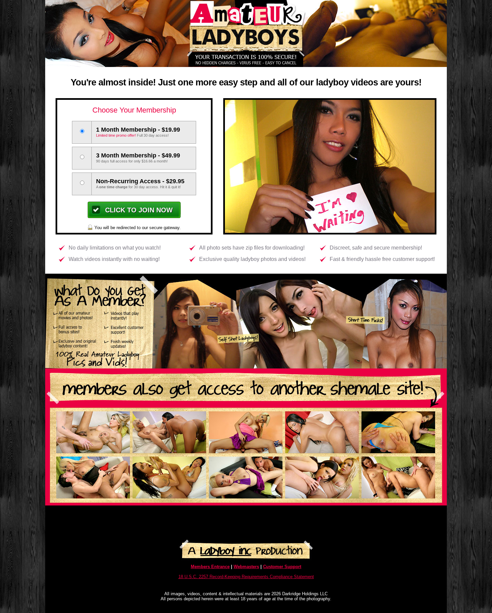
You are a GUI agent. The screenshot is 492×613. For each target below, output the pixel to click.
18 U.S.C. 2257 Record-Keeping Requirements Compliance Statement (246, 576)
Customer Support (282, 566)
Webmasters (246, 566)
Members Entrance (210, 566)
